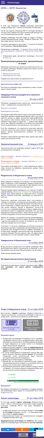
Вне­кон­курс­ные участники (12, 75)
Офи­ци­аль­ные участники (11, 74)
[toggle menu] (3, 3)
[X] (36, 429)
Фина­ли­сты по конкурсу (9, 108)
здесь (13, 170)
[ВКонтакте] (8, 429)
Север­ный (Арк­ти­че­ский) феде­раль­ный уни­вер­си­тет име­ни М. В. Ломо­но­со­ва (22, 50)
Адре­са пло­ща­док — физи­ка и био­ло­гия (15, 156)
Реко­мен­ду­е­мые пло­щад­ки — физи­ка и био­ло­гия (18, 161)
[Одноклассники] (22, 429)
